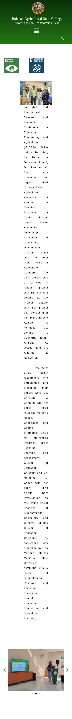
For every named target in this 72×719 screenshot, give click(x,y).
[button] (36, 31)
